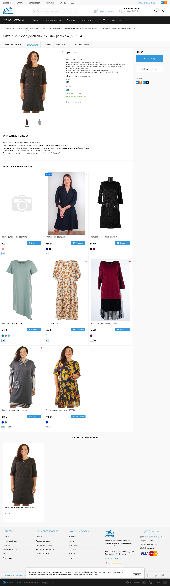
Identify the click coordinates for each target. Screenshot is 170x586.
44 (95, 340)
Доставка (7, 3)
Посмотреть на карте (113, 558)
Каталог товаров (16, 20)
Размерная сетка (42, 554)
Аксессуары (7, 558)
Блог (70, 558)
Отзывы (63, 3)
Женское (6, 537)
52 (51, 427)
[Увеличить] (33, 82)
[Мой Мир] (144, 82)
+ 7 (126, 8)
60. (10, 427)
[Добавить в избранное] (62, 51)
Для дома (6, 545)
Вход (141, 2)
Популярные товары (43, 541)
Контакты (50, 3)
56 (6, 340)
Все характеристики (74, 102)
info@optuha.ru (154, 536)
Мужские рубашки (10, 541)
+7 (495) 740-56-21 (151, 531)
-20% (4, 554)
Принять (137, 575)
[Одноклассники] (140, 82)
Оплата (20, 3)
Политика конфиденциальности (23, 575)
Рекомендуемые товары (45, 549)
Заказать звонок (106, 11)
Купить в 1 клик (150, 69)
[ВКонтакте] (137, 82)
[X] (147, 82)
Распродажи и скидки (44, 545)
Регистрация (149, 2)
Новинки (39, 537)
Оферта (6, 575)
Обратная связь (13, 583)
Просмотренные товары (85, 437)
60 (6, 427)
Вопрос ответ (34, 3)
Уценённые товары (10, 549)
